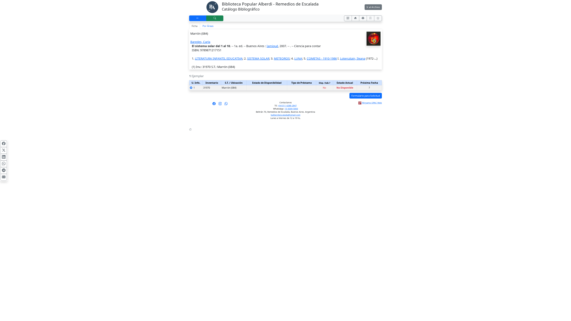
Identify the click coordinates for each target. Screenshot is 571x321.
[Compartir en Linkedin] (4, 157)
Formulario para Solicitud (365, 95)
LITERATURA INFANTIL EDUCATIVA (219, 58)
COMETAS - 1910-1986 (322, 58)
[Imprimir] (363, 18)
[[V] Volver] (197, 18)
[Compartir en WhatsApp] (4, 163)
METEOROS (282, 58)
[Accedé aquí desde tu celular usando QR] (348, 18)
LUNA (298, 58)
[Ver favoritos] (378, 18)
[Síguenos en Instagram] (220, 104)
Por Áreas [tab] (208, 26)
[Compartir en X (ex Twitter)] (4, 150)
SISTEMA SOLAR (258, 58)
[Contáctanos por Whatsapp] (226, 104)
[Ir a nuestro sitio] (355, 18)
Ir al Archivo (373, 7)
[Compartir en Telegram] (4, 170)
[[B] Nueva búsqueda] (214, 18)
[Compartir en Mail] (4, 177)
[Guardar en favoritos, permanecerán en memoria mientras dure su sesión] (370, 18)
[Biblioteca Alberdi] (212, 6)
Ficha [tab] (194, 26)
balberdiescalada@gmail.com (285, 115)
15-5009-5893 (291, 108)
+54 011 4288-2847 (287, 105)
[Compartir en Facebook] (4, 143)
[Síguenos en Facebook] (214, 104)
